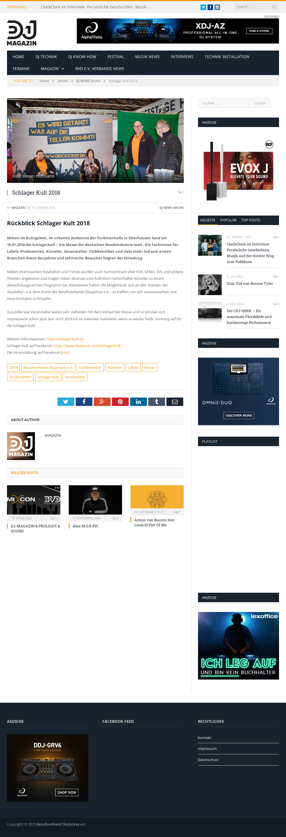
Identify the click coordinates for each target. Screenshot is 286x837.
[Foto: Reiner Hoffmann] (95, 181)
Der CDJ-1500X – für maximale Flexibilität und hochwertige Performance (249, 316)
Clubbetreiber (90, 367)
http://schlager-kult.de (65, 338)
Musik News (147, 56)
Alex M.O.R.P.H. (86, 525)
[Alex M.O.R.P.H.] (95, 502)
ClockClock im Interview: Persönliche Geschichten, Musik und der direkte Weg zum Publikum (98, 6)
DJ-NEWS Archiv (171, 207)
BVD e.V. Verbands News (99, 68)
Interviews (182, 56)
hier (65, 352)
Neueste (207, 220)
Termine (21, 68)
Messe (149, 367)
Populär (228, 220)
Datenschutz (208, 759)
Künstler (115, 367)
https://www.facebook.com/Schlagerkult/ (87, 345)
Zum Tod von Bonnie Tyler (250, 283)
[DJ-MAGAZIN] (21, 32)
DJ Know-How (82, 56)
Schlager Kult (48, 376)
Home (18, 56)
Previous (18, 138)
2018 (13, 367)
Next (173, 138)
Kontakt (204, 737)
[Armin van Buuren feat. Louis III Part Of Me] (157, 499)
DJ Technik (46, 56)
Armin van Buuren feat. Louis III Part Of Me (154, 522)
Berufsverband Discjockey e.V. (48, 367)
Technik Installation (227, 56)
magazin (18, 207)
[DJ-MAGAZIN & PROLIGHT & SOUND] (33, 502)
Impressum (207, 748)
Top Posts (250, 220)
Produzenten (20, 376)
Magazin (50, 68)
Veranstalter (75, 376)
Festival (116, 56)
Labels (133, 367)
